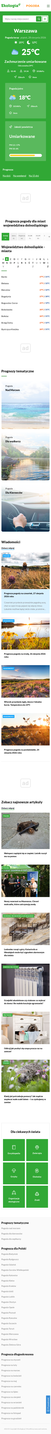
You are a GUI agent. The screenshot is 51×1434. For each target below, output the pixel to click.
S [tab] (25, 262)
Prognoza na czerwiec (11, 1386)
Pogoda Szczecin (9, 1323)
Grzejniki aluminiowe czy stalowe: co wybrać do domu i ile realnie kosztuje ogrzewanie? (24, 1002)
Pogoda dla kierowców (11, 1234)
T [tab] (33, 262)
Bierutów (5, 290)
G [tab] (25, 259)
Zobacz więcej (7, 548)
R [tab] (21, 262)
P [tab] (14, 262)
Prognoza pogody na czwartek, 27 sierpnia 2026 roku (24, 595)
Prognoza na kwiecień (11, 1376)
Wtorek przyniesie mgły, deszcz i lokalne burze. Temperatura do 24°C (23, 703)
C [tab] (10, 259)
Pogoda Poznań (8, 1313)
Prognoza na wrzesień (11, 1402)
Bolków (4, 316)
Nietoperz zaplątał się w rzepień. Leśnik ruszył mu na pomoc (25, 854)
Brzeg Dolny (7, 322)
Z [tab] (18, 266)
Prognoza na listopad (11, 1413)
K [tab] (40, 259)
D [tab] (14, 259)
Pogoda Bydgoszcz (10, 1259)
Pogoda (32, 5)
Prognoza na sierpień (11, 1397)
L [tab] (44, 259)
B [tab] (7, 259)
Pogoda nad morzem (10, 1228)
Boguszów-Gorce (9, 303)
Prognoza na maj (9, 1381)
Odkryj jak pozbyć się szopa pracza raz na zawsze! (23, 1050)
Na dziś (6, 175)
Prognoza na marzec (10, 1370)
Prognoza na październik (12, 1408)
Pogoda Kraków (8, 1286)
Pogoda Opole (7, 1307)
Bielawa (5, 283)
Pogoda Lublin (8, 1297)
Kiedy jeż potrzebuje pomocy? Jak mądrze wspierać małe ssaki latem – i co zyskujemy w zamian (25, 1099)
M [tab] (3, 262)
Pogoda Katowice (9, 1275)
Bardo (4, 276)
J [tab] (36, 259)
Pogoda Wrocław (9, 1339)
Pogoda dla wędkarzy (11, 1239)
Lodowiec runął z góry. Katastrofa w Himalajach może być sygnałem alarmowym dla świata (24, 952)
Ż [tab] (48, 266)
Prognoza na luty (9, 1365)
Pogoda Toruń (7, 1329)
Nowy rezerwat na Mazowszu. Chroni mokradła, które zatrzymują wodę (21, 903)
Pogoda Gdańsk (8, 1265)
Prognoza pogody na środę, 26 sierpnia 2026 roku (25, 655)
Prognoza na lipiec (9, 1392)
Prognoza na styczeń (10, 1360)
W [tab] (44, 262)
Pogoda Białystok (9, 1254)
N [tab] (7, 262)
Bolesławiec (7, 309)
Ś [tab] (29, 262)
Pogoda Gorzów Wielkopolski (15, 1270)
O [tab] (11, 262)
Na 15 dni (34, 175)
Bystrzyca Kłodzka (10, 329)
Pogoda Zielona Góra (11, 1345)
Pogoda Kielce (7, 1281)
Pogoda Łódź (7, 1291)
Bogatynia (6, 296)
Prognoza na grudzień (11, 1418)
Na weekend (19, 175)
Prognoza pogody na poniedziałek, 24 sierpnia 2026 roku (21, 751)
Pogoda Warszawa (9, 1334)
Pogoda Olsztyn (8, 1302)
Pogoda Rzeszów (9, 1318)
